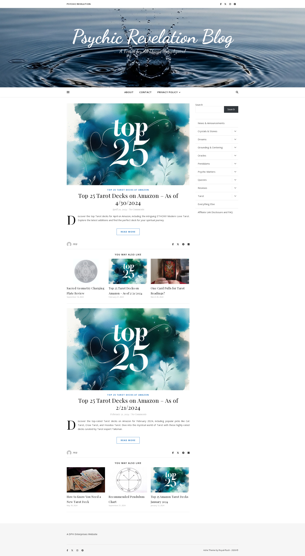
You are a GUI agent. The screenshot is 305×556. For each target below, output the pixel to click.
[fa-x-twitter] (225, 4)
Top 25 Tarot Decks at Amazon (128, 190)
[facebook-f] (221, 4)
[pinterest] (235, 4)
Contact (145, 92)
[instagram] (230, 4)
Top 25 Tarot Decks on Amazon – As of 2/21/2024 (128, 404)
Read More (128, 231)
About (129, 92)
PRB (75, 244)
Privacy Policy (167, 92)
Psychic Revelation (79, 4)
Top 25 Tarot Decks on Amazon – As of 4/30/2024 (128, 199)
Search (199, 104)
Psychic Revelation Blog (152, 36)
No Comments (136, 209)
